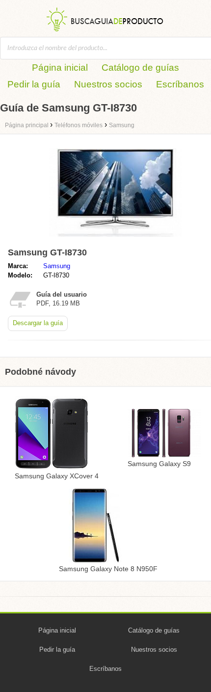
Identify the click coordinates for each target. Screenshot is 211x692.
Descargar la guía (38, 323)
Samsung (56, 266)
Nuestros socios (108, 84)
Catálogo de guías (140, 67)
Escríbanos (180, 84)
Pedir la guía (33, 84)
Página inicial (60, 67)
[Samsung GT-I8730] (115, 239)
